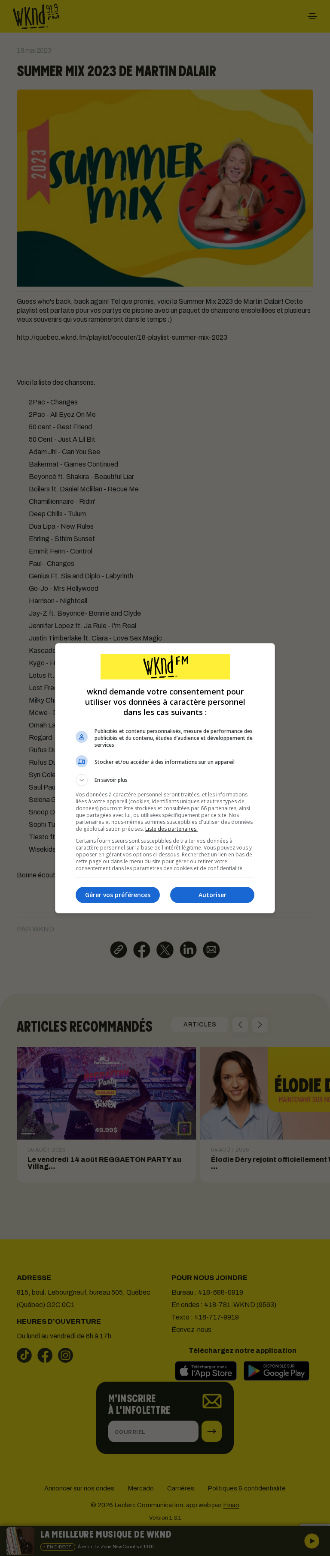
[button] (165, 780)
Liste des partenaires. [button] (171, 828)
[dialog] (165, 778)
